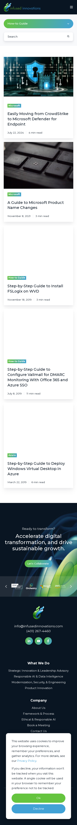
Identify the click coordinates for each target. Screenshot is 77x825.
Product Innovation (38, 688)
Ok (38, 798)
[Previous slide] (6, 586)
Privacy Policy (26, 761)
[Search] (68, 36)
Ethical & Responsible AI (38, 719)
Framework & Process (38, 713)
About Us (38, 708)
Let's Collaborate (38, 563)
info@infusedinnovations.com (38, 626)
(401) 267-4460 (38, 631)
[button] (71, 7)
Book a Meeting (38, 725)
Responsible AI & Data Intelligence (38, 676)
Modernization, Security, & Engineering (39, 682)
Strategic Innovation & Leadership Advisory (38, 670)
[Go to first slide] (71, 586)
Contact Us (39, 731)
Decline (38, 808)
